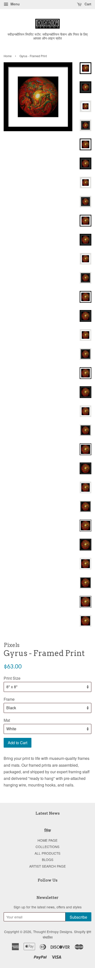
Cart (87, 3)
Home (8, 56)
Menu (15, 3)
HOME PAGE (47, 840)
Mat (7, 720)
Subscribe (78, 917)
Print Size (12, 678)
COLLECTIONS (47, 846)
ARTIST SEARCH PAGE (47, 866)
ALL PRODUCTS (47, 853)
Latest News (48, 813)
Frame (9, 699)
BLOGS (47, 859)
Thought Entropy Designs (52, 931)
